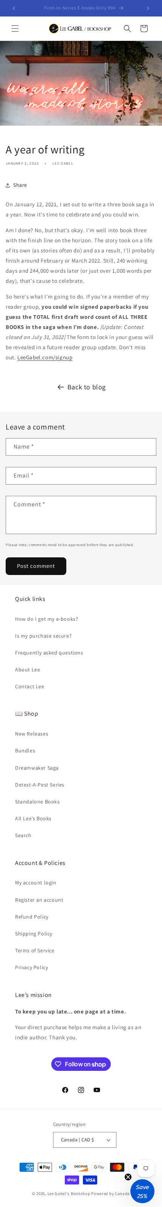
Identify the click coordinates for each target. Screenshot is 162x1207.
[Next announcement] (148, 8)
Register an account (39, 899)
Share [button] (20, 185)
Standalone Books (37, 801)
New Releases (31, 733)
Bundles (25, 750)
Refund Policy (32, 916)
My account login (36, 882)
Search (23, 835)
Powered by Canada (110, 1193)
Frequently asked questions (49, 652)
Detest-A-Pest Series (39, 784)
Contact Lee (29, 686)
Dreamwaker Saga (37, 767)
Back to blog (86, 387)
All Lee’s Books (33, 818)
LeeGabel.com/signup (44, 357)
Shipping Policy (33, 933)
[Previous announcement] (14, 8)
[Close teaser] (128, 1177)
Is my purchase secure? (43, 635)
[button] (15, 28)
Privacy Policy (31, 967)
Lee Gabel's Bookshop (68, 1193)
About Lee (27, 669)
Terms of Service (35, 950)
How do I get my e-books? (46, 619)
